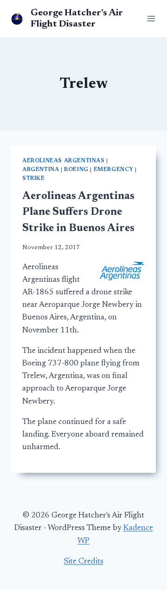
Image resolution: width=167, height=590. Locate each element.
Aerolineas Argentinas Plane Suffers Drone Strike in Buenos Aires (78, 212)
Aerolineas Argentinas (63, 161)
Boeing (76, 169)
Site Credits (83, 562)
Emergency (114, 169)
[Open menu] (149, 18)
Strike (33, 178)
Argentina (40, 169)
